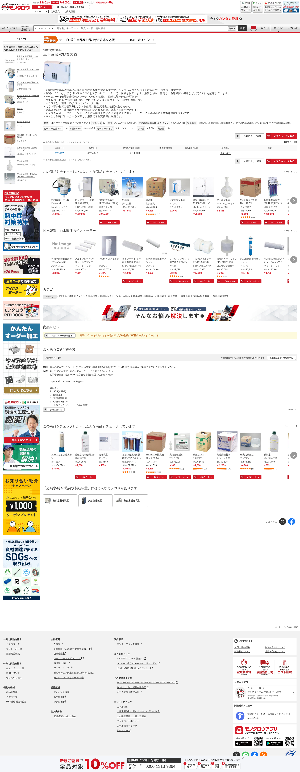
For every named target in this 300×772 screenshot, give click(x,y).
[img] (16, 7)
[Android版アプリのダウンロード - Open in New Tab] (281, 742)
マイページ (38, 11)
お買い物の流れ (242, 647)
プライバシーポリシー (128, 721)
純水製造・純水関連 (167, 296)
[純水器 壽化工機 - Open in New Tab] (132, 187)
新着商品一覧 (13, 653)
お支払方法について (275, 647)
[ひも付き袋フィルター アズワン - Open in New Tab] (109, 246)
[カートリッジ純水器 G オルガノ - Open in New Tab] (61, 442)
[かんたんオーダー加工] (21, 394)
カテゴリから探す (9, 28)
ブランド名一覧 (14, 649)
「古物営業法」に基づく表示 (131, 716)
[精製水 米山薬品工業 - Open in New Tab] (274, 442)
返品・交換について (275, 651)
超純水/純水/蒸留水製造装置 (195, 296)
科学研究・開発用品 (143, 296)
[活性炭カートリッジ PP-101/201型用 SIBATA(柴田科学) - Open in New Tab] (227, 246)
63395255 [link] (59, 153)
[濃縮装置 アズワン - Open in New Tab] (109, 442)
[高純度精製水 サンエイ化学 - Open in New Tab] (227, 442)
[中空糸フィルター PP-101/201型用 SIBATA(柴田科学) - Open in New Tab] (203, 246)
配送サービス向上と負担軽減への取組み (74, 672)
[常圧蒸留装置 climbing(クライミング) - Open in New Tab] (227, 187)
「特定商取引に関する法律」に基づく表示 (138, 711)
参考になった (56, 410)
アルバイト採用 (61, 692)
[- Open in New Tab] (244, 667)
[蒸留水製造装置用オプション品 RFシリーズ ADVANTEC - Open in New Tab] (61, 246)
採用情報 (55, 687)
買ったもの (278, 28)
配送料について (242, 651)
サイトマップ (123, 730)
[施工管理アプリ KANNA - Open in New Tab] (21, 443)
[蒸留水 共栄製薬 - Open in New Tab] (156, 187)
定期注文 (55, 11)
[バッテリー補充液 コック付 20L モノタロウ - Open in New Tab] (156, 442)
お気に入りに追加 (252, 136)
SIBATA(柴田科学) (52, 50)
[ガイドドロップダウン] (273, 9)
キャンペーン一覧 (15, 668)
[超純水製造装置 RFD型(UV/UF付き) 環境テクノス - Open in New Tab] (109, 187)
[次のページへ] (293, 200)
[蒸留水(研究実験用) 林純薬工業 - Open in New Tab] (85, 442)
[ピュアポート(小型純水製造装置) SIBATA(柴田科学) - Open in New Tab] (85, 187)
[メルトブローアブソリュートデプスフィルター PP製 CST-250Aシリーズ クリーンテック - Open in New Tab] (85, 246)
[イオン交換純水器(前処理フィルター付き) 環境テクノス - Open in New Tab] (132, 442)
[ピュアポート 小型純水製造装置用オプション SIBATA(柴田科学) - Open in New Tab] (132, 246)
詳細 (231, 28)
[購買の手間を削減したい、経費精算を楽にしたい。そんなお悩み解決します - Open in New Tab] (170, 313)
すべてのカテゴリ (42, 28)
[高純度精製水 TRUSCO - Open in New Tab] (179, 442)
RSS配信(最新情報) (16, 701)
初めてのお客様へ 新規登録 (72, 7)
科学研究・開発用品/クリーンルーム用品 (109, 296)
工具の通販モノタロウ (73, 296)
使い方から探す (14, 677)
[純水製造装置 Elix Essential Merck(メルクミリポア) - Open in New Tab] (61, 187)
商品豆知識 (12, 692)
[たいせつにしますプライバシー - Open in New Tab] (291, 755)
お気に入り (293, 28)
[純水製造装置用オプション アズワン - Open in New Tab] (156, 246)
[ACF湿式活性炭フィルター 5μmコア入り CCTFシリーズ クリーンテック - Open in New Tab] (274, 246)
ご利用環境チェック (127, 725)
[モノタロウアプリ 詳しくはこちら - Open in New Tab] (265, 730)
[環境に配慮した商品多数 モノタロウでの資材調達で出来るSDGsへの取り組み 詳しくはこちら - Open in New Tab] (21, 598)
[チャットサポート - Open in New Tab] (257, 7)
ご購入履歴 (69, 11)
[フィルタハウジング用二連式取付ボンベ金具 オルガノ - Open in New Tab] (179, 246)
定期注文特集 (13, 673)
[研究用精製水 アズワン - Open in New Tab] (250, 442)
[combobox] (141, 28)
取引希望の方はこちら (65, 716)
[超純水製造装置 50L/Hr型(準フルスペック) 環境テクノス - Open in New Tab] (274, 187)
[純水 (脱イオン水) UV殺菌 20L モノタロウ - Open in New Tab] (250, 187)
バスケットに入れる (284, 136)
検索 (242, 28)
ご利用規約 (122, 706)
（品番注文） (25, 28)
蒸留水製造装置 (220, 296)
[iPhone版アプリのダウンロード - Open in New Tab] (249, 742)
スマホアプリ (13, 697)
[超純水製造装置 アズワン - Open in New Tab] (179, 187)
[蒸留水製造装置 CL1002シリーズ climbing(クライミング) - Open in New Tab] (203, 187)
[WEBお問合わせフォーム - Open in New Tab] (246, 7)
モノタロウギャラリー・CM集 (69, 677)
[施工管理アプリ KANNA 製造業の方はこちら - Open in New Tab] (21, 469)
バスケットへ (111, 222)
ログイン (42, 7)
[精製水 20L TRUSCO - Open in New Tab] (203, 442)
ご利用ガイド (246, 641)
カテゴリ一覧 (13, 644)
